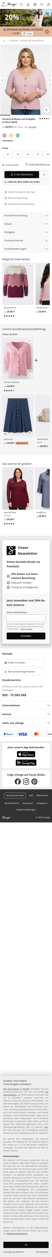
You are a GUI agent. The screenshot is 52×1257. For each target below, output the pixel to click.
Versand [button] (32, 127)
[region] (26, 1166)
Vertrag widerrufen (15, 795)
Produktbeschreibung (15, 215)
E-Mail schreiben (15, 663)
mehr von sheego (13, 723)
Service (6, 714)
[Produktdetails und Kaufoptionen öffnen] (30, 376)
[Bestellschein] (35, 4)
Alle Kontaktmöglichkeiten (21, 671)
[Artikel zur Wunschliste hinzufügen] (44, 174)
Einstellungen (42, 1252)
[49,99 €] (18, 488)
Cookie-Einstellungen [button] (26, 809)
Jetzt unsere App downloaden (26, 747)
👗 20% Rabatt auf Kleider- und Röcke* (23, 29)
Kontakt (7, 653)
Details (8, 223)
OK (26, 1244)
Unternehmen (11, 705)
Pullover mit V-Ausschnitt (32, 40)
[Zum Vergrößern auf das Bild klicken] (46, 109)
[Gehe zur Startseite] (12, 4)
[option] (4, 135)
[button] (3, 4)
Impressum (27, 803)
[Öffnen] (47, 32)
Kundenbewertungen (15, 248)
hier (46, 1127)
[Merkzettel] (41, 4)
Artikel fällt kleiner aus (39, 164)
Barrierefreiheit (12, 803)
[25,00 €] (18, 284)
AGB (31, 795)
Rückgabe (9, 232)
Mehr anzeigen (26, 629)
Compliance (41, 803)
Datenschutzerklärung (17, 1233)
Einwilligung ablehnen (13, 1252)
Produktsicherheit (13, 240)
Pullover (14, 40)
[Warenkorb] (48, 4)
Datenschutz (42, 795)
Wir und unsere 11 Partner (16, 1089)
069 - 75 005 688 (14, 695)
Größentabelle (12, 165)
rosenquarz (7, 140)
